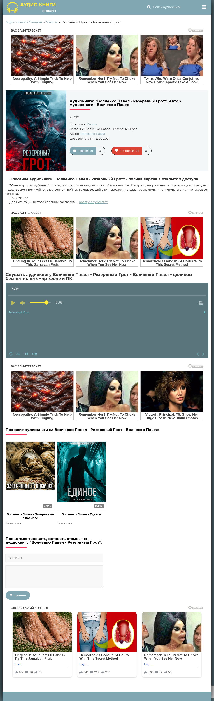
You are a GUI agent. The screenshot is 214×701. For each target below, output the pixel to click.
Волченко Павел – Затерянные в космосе (30, 516)
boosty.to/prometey (93, 202)
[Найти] (149, 7)
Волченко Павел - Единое (81, 514)
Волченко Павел (92, 134)
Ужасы (92, 124)
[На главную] (32, 7)
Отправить (18, 595)
